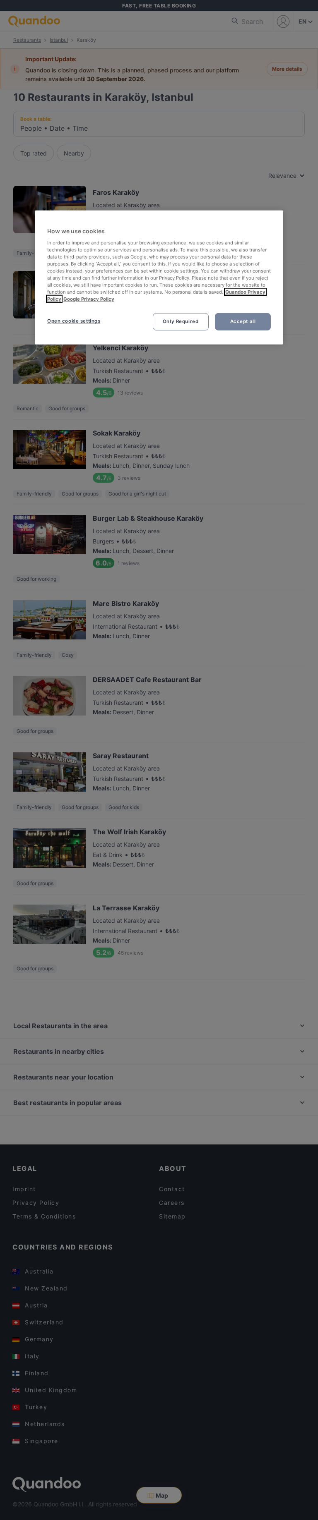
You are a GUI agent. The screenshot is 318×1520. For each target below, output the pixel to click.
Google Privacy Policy (88, 299)
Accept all (243, 321)
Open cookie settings (73, 321)
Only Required (180, 321)
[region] (159, 278)
